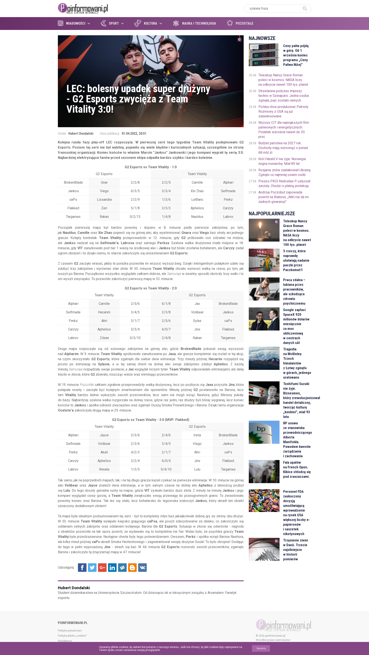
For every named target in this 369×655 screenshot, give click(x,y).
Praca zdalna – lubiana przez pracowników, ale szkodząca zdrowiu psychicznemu (294, 291)
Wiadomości (75, 23)
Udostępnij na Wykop (122, 567)
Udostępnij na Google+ (102, 567)
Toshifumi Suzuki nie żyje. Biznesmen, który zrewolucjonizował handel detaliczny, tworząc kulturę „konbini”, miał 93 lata (297, 400)
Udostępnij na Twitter (92, 567)
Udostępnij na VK (142, 567)
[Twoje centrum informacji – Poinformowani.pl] (83, 7)
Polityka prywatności (70, 630)
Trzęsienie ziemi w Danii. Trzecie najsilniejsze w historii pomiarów (295, 549)
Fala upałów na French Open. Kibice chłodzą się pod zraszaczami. (297, 469)
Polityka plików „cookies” (72, 635)
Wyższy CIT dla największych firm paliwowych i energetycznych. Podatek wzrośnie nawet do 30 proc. (283, 130)
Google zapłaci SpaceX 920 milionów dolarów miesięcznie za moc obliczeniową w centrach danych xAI (296, 326)
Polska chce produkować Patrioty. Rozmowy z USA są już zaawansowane (283, 111)
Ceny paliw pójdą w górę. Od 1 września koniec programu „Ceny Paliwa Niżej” (296, 55)
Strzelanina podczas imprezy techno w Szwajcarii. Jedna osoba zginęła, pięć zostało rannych (283, 95)
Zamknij (261, 648)
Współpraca (65, 640)
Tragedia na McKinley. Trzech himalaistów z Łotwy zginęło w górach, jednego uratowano (297, 363)
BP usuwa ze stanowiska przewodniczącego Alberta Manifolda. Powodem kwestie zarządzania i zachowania (297, 439)
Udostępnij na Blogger (132, 567)
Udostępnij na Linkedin (112, 567)
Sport (114, 23)
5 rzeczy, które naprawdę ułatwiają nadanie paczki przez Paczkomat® (296, 260)
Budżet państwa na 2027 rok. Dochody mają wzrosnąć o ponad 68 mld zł (283, 148)
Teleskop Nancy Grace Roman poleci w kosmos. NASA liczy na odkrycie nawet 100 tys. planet (283, 80)
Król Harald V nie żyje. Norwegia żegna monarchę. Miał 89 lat (282, 161)
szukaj (305, 8)
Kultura (150, 23)
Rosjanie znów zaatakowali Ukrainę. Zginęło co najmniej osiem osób (284, 172)
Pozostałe (244, 23)
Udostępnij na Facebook (82, 567)
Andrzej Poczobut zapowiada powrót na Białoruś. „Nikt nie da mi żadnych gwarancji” (283, 197)
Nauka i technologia (199, 23)
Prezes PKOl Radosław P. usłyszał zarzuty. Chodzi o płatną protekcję (284, 183)
